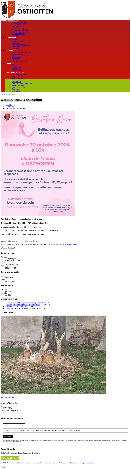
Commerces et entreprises (21, 45)
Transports (16, 58)
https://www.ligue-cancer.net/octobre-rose (63, 244)
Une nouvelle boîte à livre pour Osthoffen (21, 308)
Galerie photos (17, 78)
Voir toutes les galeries (9, 397)
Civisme (15, 59)
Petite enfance (17, 71)
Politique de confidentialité (68, 463)
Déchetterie (16, 89)
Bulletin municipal (18, 34)
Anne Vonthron (38, 463)
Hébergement (17, 76)
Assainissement (18, 85)
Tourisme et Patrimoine (15, 72)
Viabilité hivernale (18, 91)
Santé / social (17, 56)
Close (3, 467)
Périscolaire (16, 67)
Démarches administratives (22, 52)
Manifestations (17, 41)
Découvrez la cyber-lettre (15, 306)
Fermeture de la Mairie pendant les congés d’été (23, 303)
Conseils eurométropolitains (22, 83)
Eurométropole (12, 80)
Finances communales (20, 30)
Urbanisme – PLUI (18, 47)
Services (9, 50)
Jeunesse (10, 63)
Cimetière (15, 48)
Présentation (16, 82)
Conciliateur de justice (20, 61)
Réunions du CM (18, 26)
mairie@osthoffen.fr (12, 264)
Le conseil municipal (19, 23)
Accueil (9, 105)
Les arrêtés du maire (19, 28)
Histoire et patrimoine (20, 74)
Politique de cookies (86, 463)
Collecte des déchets (19, 87)
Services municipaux (19, 32)
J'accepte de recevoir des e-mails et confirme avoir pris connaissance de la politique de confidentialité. (44, 430)
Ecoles (14, 65)
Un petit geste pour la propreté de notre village (23, 305)
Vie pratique (11, 37)
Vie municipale (12, 21)
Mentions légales (51, 463)
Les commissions (18, 24)
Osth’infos (15, 35)
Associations (16, 43)
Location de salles (18, 54)
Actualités (15, 39)
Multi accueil (16, 69)
